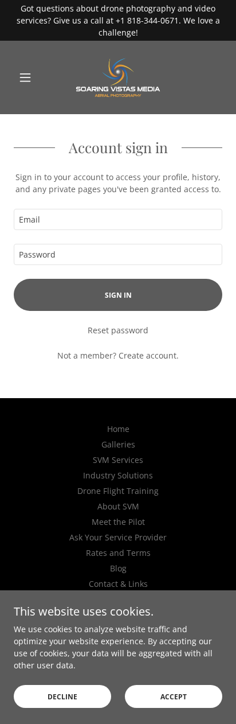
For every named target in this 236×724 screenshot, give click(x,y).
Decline (62, 697)
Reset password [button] (118, 330)
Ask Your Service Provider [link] (118, 537)
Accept (173, 697)
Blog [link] (118, 568)
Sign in (118, 295)
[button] (29, 77)
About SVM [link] (118, 506)
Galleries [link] (118, 444)
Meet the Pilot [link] (118, 521)
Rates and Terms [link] (118, 552)
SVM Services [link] (118, 459)
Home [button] (118, 428)
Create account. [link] (149, 355)
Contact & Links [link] (118, 583)
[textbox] (118, 219)
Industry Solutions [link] (118, 475)
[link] (117, 77)
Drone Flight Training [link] (118, 490)
